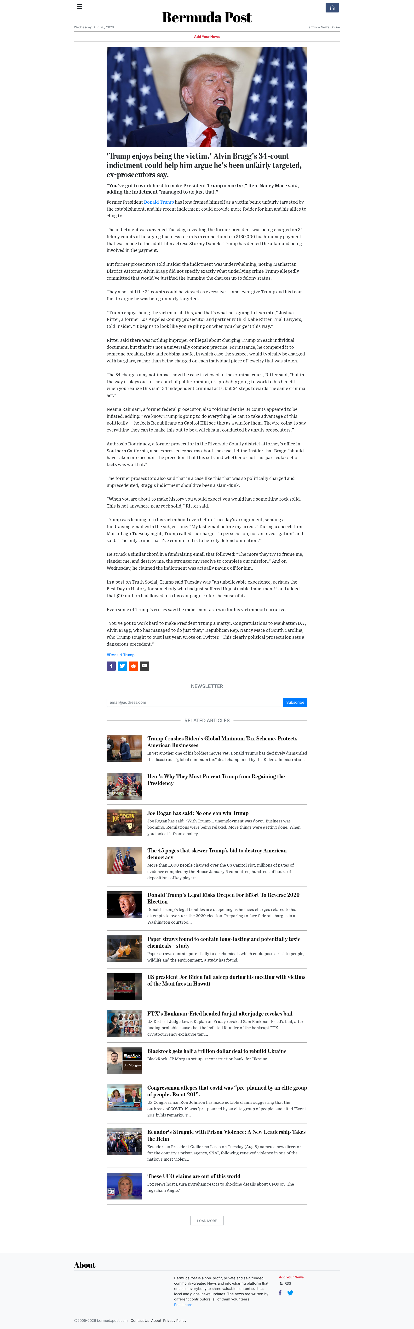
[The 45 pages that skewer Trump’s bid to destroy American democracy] (124, 859)
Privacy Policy (174, 1320)
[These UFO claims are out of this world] (124, 1185)
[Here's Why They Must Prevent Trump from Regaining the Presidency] (124, 785)
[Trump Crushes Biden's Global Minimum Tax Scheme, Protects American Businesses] (124, 747)
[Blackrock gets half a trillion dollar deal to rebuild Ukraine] (124, 1060)
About (156, 1320)
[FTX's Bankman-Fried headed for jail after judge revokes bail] (124, 1023)
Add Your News (207, 37)
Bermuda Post (207, 16)
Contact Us (140, 1320)
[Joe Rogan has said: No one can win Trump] (124, 822)
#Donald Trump (121, 654)
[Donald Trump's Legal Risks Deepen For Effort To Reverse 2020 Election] (124, 904)
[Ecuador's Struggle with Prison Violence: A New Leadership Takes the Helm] (124, 1141)
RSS (287, 1283)
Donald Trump (159, 202)
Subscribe (295, 702)
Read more (183, 1305)
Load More (207, 1221)
